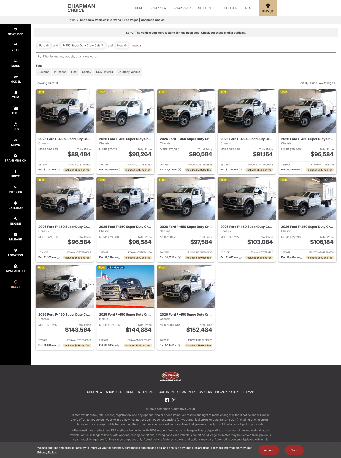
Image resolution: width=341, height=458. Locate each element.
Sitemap (248, 392)
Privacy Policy (226, 392)
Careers (205, 392)
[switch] (43, 72)
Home (139, 8)
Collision (230, 8)
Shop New (158, 7)
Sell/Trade (206, 8)
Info (248, 7)
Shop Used (182, 7)
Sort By (303, 83)
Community (186, 392)
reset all (137, 45)
